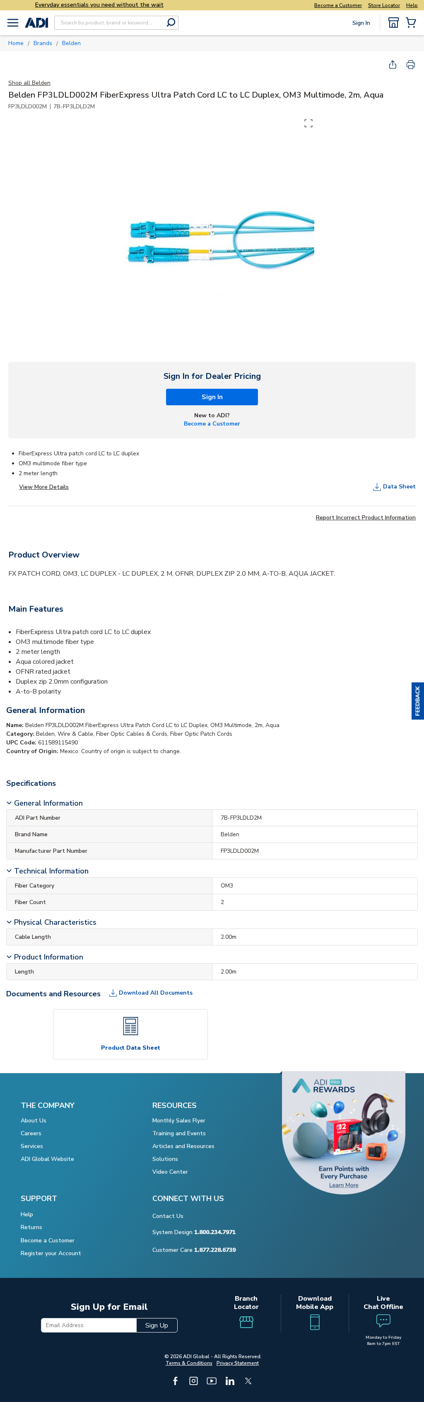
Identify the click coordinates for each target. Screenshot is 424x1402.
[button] (418, 701)
